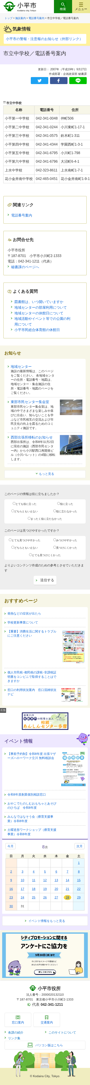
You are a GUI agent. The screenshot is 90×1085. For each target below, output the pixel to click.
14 (67, 880)
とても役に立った (26, 504)
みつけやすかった (66, 540)
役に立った (66, 504)
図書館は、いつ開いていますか (38, 302)
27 (56, 897)
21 (67, 889)
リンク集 (14, 1038)
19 (45, 889)
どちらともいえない (26, 511)
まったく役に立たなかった (46, 518)
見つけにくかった (66, 547)
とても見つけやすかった (26, 540)
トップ (8, 18)
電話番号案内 (36, 18)
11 (33, 880)
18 (33, 889)
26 (45, 897)
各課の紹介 (15, 1032)
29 (79, 897)
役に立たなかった (66, 511)
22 (79, 889)
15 (79, 880)
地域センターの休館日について (38, 313)
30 (11, 906)
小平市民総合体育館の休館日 (37, 330)
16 (11, 889)
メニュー (81, 9)
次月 (79, 846)
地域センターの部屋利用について (40, 307)
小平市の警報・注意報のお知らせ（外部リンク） (44, 39)
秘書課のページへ (25, 267)
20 (56, 889)
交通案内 (47, 1022)
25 (33, 897)
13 (56, 880)
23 (11, 897)
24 (22, 897)
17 (22, 889)
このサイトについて (62, 1032)
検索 (63, 9)
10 (22, 880)
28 (67, 897)
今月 (10, 846)
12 (45, 880)
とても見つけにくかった (46, 555)
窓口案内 (18, 1022)
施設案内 (20, 18)
